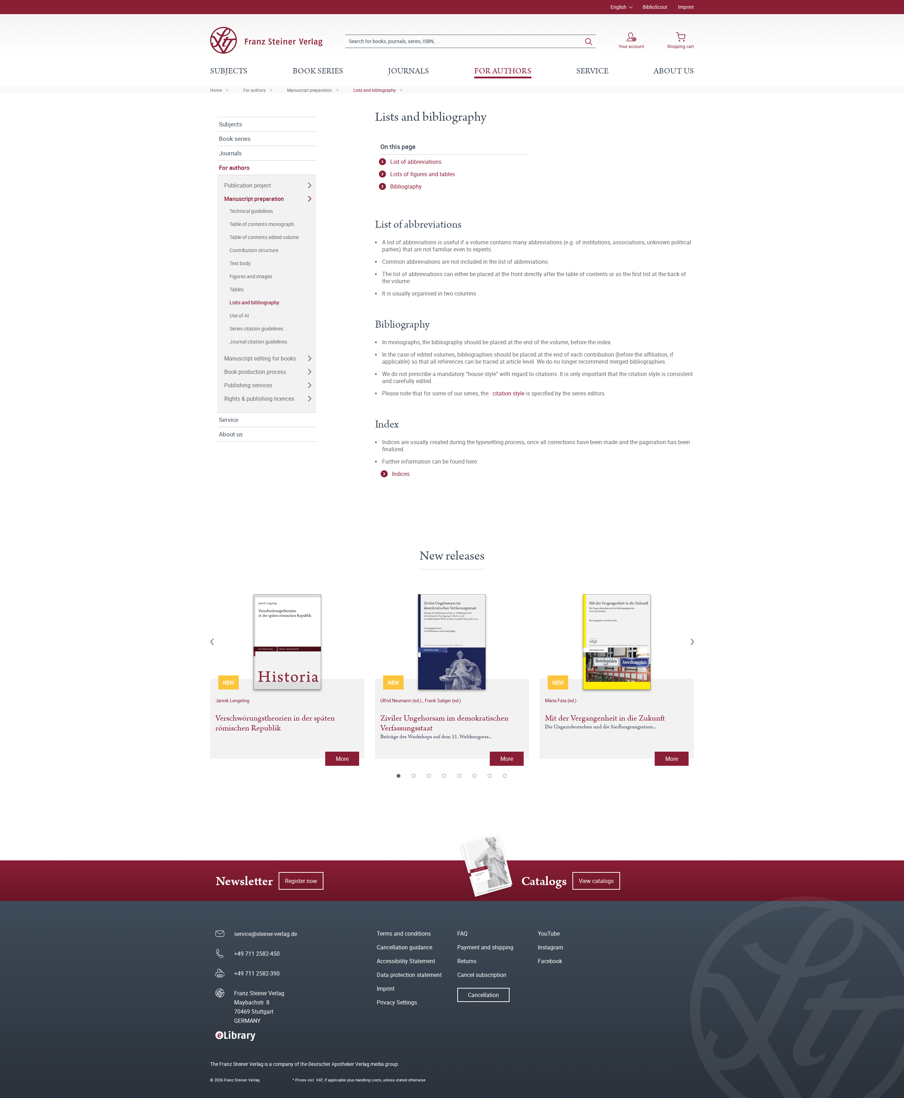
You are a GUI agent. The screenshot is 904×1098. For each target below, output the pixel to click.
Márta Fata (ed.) (561, 700)
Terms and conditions (404, 933)
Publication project (247, 185)
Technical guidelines (251, 211)
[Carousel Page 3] (429, 775)
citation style (508, 393)
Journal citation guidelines (258, 341)
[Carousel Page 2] (414, 775)
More (342, 759)
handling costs (368, 1079)
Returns (466, 961)
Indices (401, 474)
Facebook (550, 961)
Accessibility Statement (406, 961)
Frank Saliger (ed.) (443, 700)
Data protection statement (409, 975)
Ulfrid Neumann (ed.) (401, 700)
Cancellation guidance (404, 947)
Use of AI (239, 315)
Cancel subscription (481, 975)
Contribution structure (254, 250)
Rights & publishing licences (259, 398)
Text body (240, 263)
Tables (237, 289)
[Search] (589, 41)
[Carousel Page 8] (505, 775)
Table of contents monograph (262, 224)
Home (216, 90)
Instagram (550, 947)
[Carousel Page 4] (444, 775)
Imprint (686, 7)
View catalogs (596, 881)
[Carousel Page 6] (474, 775)
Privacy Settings (397, 1002)
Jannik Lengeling (232, 700)
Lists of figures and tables (422, 174)
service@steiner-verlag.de (265, 934)
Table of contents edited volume (264, 237)
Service (228, 420)
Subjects (230, 124)
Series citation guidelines (256, 328)
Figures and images (251, 276)
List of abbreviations (415, 162)
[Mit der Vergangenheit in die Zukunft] (617, 642)
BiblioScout (655, 7)
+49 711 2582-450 (257, 953)
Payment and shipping (485, 947)
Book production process (255, 372)
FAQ (462, 933)
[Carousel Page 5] (459, 775)
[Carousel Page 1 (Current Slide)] (398, 775)
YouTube (549, 933)
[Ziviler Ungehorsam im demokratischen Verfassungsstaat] (452, 642)
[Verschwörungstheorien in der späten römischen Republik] (287, 642)
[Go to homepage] (266, 40)
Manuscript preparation (309, 90)
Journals (230, 153)
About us (231, 434)
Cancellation (483, 995)
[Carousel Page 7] (490, 775)
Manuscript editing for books (260, 358)
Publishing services (248, 385)
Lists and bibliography (374, 90)
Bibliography (406, 186)
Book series (235, 139)
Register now (301, 881)
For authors (254, 90)
